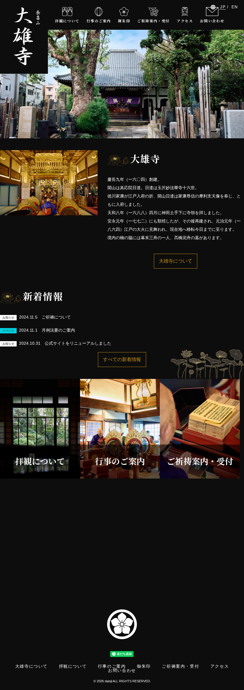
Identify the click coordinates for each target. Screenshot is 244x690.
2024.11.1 (38, 330)
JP (223, 6)
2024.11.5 (36, 317)
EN (235, 6)
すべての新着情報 (122, 359)
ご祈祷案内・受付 (180, 666)
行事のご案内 (112, 666)
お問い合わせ (122, 670)
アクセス (219, 666)
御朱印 (144, 666)
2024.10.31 (56, 343)
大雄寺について (175, 261)
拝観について (73, 666)
